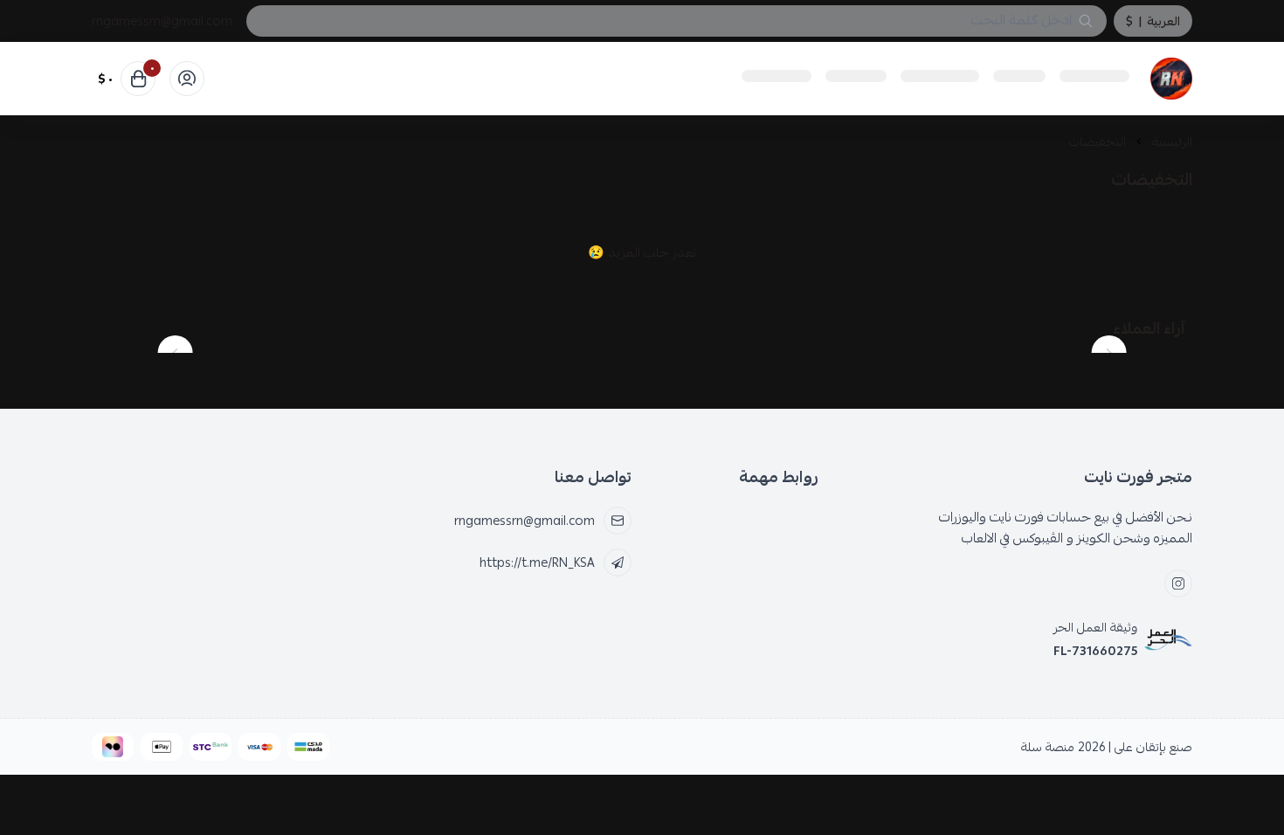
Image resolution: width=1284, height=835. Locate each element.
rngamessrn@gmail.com (162, 21)
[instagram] (1178, 583)
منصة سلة (1047, 746)
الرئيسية (1172, 141)
